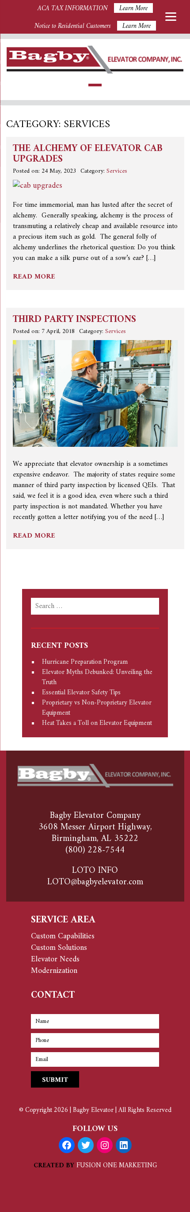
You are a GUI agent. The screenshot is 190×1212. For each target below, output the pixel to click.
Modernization (54, 971)
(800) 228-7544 (95, 850)
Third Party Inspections (74, 319)
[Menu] (171, 17)
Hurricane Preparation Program (85, 662)
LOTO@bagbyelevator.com (95, 882)
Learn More (133, 8)
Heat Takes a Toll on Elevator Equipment (97, 723)
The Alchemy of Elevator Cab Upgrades (88, 154)
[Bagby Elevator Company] (95, 71)
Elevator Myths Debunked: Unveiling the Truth (97, 677)
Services (116, 171)
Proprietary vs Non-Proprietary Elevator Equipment (97, 708)
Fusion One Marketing (116, 1166)
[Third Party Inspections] (95, 445)
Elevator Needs (55, 959)
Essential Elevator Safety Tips (81, 693)
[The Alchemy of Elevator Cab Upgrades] (37, 186)
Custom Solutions (59, 948)
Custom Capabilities (63, 936)
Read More (34, 277)
